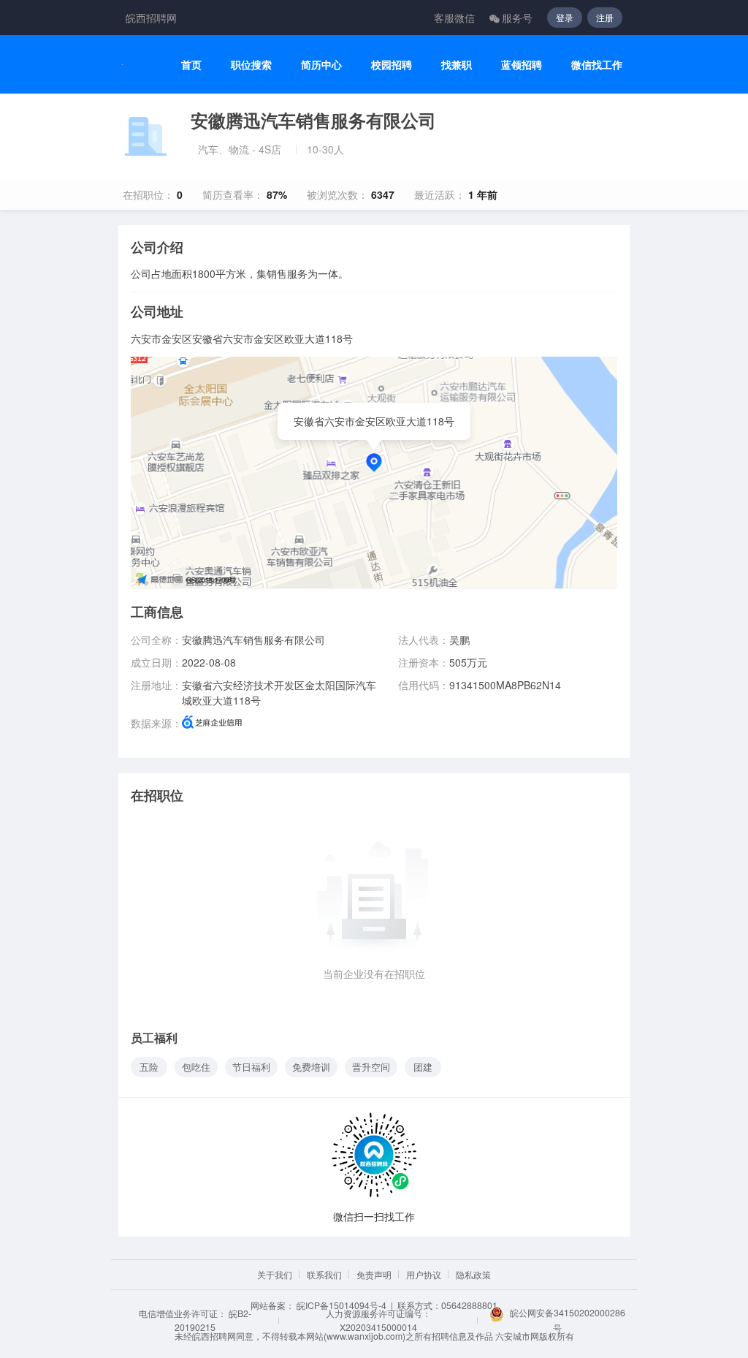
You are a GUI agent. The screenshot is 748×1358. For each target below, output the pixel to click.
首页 (191, 64)
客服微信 (454, 17)
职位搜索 (251, 64)
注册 (605, 17)
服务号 (517, 17)
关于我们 (274, 1274)
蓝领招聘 (521, 64)
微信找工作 (596, 64)
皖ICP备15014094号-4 (341, 1305)
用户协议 (423, 1274)
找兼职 (456, 64)
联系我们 (324, 1274)
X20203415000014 (378, 1327)
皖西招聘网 (151, 17)
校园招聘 (391, 64)
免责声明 (374, 1274)
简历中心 (321, 64)
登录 (564, 17)
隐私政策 (473, 1274)
